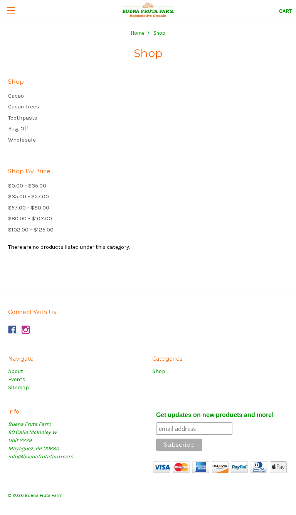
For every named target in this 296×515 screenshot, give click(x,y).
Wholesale (22, 139)
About (15, 371)
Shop (159, 33)
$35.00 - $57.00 (28, 196)
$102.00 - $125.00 (31, 229)
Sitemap (18, 387)
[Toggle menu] (10, 10)
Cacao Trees (23, 106)
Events (16, 379)
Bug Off (18, 128)
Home (138, 33)
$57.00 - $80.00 (28, 207)
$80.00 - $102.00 (30, 218)
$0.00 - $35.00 (27, 185)
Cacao (16, 95)
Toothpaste (22, 117)
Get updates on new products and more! (215, 415)
